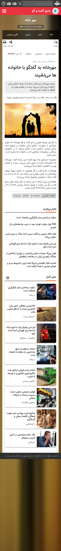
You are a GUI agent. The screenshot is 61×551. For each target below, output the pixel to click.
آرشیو (28, 34)
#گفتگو (25, 195)
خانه (51, 34)
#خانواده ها (35, 195)
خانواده (28, 54)
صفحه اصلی (51, 54)
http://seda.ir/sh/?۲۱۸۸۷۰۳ (19, 98)
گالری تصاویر (12, 34)
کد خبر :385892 (15, 54)
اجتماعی (38, 54)
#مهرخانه (16, 195)
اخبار (40, 34)
